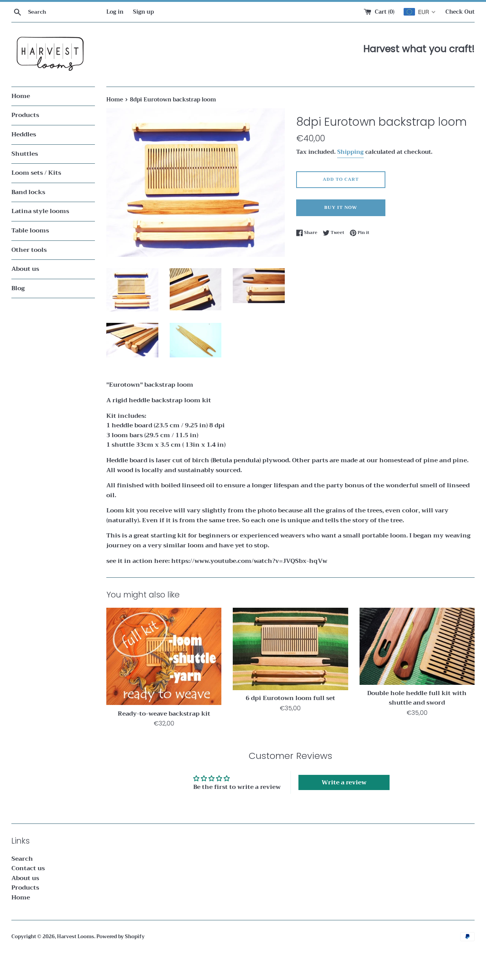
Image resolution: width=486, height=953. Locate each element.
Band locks (28, 192)
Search (22, 858)
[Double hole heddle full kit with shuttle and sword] (417, 646)
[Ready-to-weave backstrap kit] (163, 656)
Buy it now (340, 207)
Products (25, 115)
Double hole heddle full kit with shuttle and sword (417, 698)
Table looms (30, 230)
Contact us (28, 868)
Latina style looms (40, 211)
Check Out (460, 12)
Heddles (23, 134)
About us (25, 269)
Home (20, 96)
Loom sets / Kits (36, 173)
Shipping (350, 152)
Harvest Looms (75, 936)
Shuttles (24, 154)
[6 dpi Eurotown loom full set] (290, 649)
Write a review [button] (344, 782)
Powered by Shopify (120, 936)
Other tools (29, 250)
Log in (114, 12)
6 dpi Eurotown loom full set (290, 698)
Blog (18, 288)
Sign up (143, 12)
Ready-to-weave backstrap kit (164, 713)
